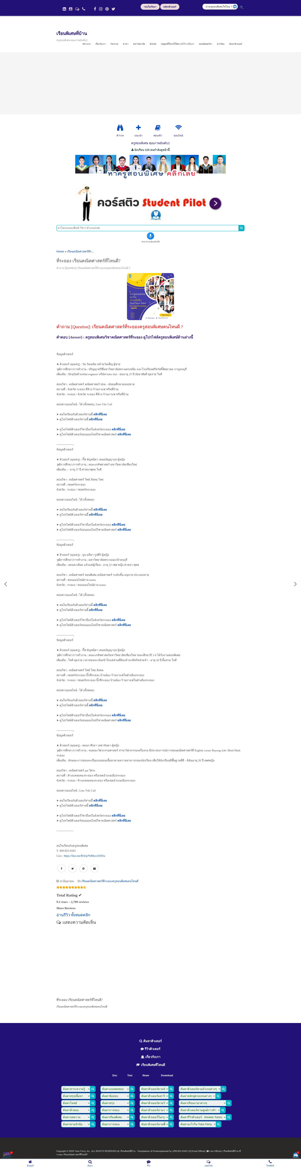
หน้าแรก (86, 44)
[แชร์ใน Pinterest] (83, 868)
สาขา (125, 44)
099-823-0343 (180, 1151)
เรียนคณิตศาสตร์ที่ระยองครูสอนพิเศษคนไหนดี (95, 251)
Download (167, 1075)
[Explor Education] (120, 127)
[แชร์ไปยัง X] (72, 868)
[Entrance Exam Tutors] (158, 127)
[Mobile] (83, 9)
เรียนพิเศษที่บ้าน (71, 33)
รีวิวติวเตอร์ (152, 1049)
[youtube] (70, 9)
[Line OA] (77, 9)
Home (60, 251)
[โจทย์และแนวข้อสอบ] (296, 1155)
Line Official (215, 1151)
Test (129, 1075)
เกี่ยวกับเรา (100, 44)
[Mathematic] (138, 127)
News (146, 1075)
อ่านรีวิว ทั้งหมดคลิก (73, 915)
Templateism (143, 1151)
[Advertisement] (150, 83)
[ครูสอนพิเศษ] (150, 180)
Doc (114, 1075)
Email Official (198, 1151)
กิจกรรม (114, 44)
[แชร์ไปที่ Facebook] (61, 868)
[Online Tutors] (178, 127)
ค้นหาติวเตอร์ (235, 44)
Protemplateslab (161, 1151)
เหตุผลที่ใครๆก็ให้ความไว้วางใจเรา (177, 44)
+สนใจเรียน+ (150, 6)
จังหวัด (153, 44)
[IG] (100, 9)
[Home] (64, 9)
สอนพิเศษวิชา (205, 44)
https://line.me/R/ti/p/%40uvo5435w (84, 855)
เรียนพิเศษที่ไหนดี (152, 1065)
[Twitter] (113, 9)
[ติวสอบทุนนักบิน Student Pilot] (150, 221)
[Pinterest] (107, 9)
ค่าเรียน (220, 44)
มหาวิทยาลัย (139, 44)
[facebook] (95, 9)
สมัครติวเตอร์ (169, 6)
